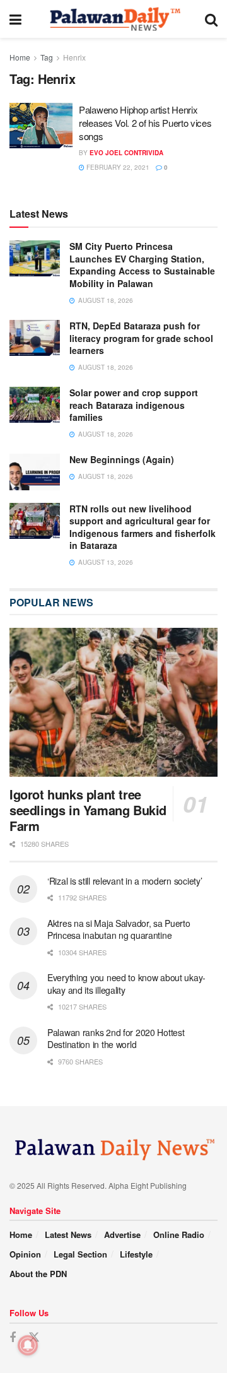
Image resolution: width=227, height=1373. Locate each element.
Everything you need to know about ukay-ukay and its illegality (126, 983)
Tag (46, 57)
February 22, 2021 (116, 167)
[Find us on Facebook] (12, 1338)
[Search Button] (211, 19)
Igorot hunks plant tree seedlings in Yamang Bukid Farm (87, 810)
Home (19, 57)
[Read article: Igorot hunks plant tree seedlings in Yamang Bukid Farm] (113, 702)
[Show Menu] (15, 19)
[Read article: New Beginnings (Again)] (34, 472)
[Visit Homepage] (113, 19)
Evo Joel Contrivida (126, 152)
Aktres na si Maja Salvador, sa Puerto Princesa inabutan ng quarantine (118, 929)
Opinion (25, 1254)
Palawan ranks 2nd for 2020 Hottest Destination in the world (115, 1038)
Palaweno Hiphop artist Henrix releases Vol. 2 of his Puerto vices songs (145, 123)
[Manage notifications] (28, 1345)
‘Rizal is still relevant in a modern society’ (124, 881)
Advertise (122, 1234)
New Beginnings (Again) (121, 459)
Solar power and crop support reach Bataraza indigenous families (133, 404)
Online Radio (178, 1234)
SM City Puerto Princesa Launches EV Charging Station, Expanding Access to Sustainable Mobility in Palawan (142, 265)
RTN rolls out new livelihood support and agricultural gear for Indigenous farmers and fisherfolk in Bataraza (142, 527)
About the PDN (38, 1274)
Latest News (68, 1234)
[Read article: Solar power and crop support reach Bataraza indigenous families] (34, 405)
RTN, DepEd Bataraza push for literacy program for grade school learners (141, 338)
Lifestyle (136, 1254)
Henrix (74, 57)
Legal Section (80, 1254)
